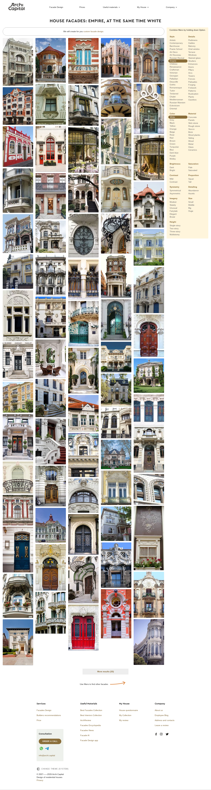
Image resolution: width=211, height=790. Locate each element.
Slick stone (193, 123)
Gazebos (192, 100)
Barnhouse (175, 46)
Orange (173, 129)
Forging (191, 85)
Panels (191, 120)
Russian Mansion (177, 102)
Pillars (191, 70)
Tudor (172, 90)
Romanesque (176, 87)
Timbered (174, 94)
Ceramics (192, 150)
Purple (173, 156)
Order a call (50, 741)
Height (173, 222)
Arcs (190, 73)
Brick (190, 132)
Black (172, 123)
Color (172, 113)
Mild (171, 179)
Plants (191, 97)
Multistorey (175, 234)
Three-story (175, 231)
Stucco (191, 129)
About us (159, 710)
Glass (190, 147)
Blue (172, 150)
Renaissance (175, 67)
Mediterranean (176, 99)
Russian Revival (177, 58)
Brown (172, 141)
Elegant (173, 214)
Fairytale (174, 211)
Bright (172, 170)
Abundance (193, 190)
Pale (190, 167)
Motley (173, 159)
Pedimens (192, 40)
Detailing (192, 187)
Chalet (173, 96)
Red (171, 138)
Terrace (191, 52)
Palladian (174, 79)
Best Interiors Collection (91, 715)
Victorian (174, 73)
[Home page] (16, 10)
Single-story (175, 225)
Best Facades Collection (91, 710)
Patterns (192, 91)
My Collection (125, 715)
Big (189, 208)
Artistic (173, 40)
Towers (191, 76)
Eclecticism (175, 105)
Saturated (192, 170)
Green (172, 144)
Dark (172, 167)
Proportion (193, 175)
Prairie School (176, 49)
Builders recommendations (49, 715)
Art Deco (174, 52)
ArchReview (85, 720)
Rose (172, 135)
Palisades (192, 82)
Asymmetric (175, 193)
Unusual (173, 208)
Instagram (161, 734)
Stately (173, 205)
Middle (191, 205)
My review (123, 720)
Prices (82, 7)
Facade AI (84, 735)
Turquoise (174, 147)
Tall (189, 182)
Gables (191, 43)
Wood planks (194, 135)
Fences (191, 79)
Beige (172, 132)
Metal (190, 144)
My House (141, 7)
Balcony (191, 46)
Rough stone (194, 126)
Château (173, 64)
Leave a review (162, 725)
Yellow (172, 126)
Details (191, 36)
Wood (191, 141)
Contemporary (176, 43)
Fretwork (192, 88)
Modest (173, 202)
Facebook (156, 734)
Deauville (174, 81)
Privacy (40, 780)
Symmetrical (175, 190)
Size (190, 198)
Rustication (193, 94)
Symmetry (174, 187)
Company (170, 7)
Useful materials (110, 7)
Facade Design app (89, 740)
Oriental (173, 108)
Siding (191, 138)
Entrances (193, 64)
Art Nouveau (175, 55)
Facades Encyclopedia (90, 725)
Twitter (167, 734)
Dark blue (174, 153)
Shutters (192, 61)
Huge (190, 211)
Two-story (174, 228)
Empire (173, 61)
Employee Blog (161, 715)
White (172, 117)
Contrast (174, 175)
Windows (192, 55)
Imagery (173, 198)
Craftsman (174, 70)
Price (39, 720)
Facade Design (56, 7)
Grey (172, 120)
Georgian (174, 76)
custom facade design (93, 31)
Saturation (193, 164)
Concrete (192, 117)
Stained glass (194, 58)
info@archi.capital (47, 755)
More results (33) (105, 671)
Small (190, 202)
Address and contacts (164, 720)
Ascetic (191, 193)
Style (172, 36)
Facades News (87, 730)
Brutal (172, 217)
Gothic (173, 84)
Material (192, 113)
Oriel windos (194, 49)
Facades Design (44, 710)
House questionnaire (128, 710)
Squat (191, 179)
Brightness (175, 164)
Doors (191, 67)
